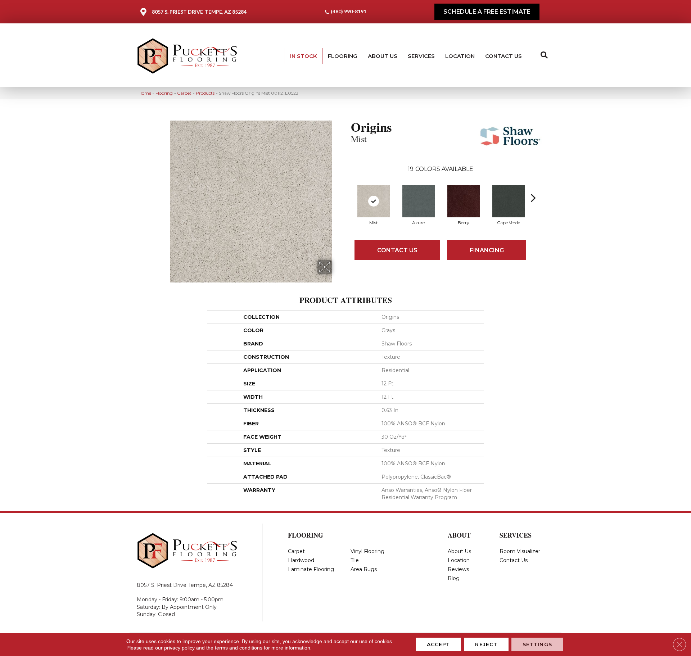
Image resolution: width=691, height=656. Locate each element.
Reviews (458, 569)
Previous (347, 186)
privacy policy (179, 648)
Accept (438, 644)
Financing (487, 250)
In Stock (303, 56)
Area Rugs (364, 569)
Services (421, 56)
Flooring (342, 56)
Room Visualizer (520, 551)
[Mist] (374, 201)
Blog (454, 578)
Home (145, 93)
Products (205, 93)
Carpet (184, 93)
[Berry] (464, 201)
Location (460, 56)
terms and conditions (238, 648)
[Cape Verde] (509, 201)
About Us (382, 56)
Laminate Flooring (311, 569)
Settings (537, 644)
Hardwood (301, 560)
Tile (355, 560)
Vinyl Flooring (367, 551)
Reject (486, 644)
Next (533, 186)
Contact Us (503, 56)
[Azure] (419, 201)
